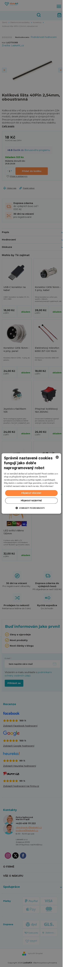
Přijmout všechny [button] (31, 493)
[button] (31, 508)
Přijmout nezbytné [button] (31, 500)
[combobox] (57, 457)
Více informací (46, 486)
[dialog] (31, 483)
